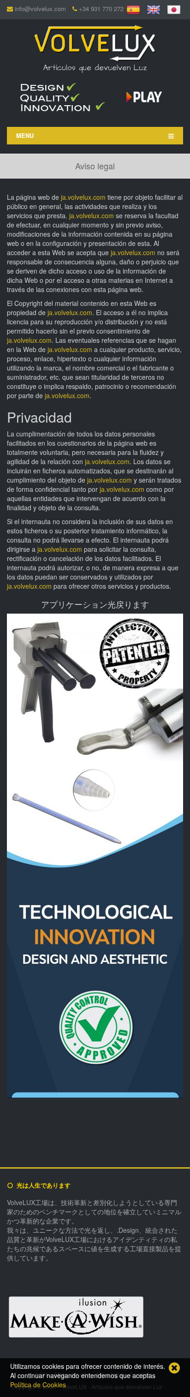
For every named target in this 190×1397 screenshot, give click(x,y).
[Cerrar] (174, 1367)
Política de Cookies (38, 1384)
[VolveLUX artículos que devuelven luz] (95, 41)
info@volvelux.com (40, 8)
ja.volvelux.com (83, 197)
